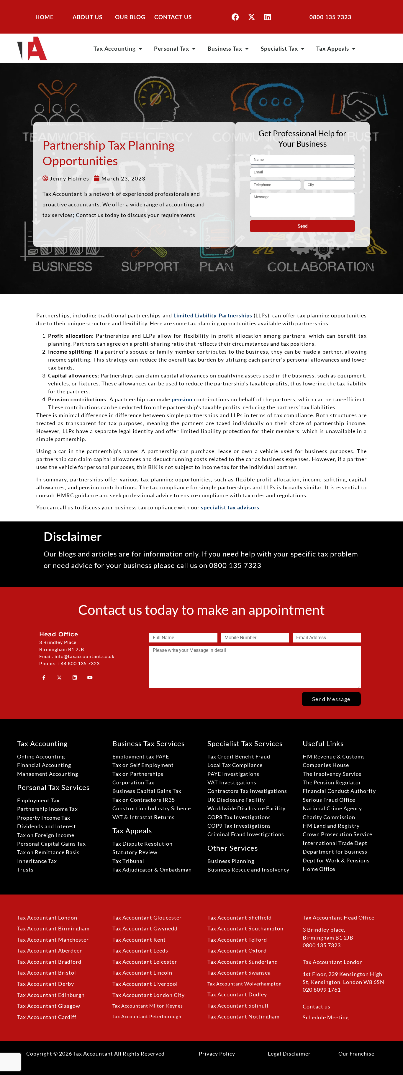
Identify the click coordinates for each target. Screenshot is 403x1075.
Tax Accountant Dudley (237, 994)
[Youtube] (90, 677)
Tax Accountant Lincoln (142, 973)
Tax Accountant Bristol (46, 973)
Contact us (316, 1006)
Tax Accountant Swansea (239, 973)
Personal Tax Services (53, 787)
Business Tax (225, 48)
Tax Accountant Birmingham (53, 928)
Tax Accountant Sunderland (242, 962)
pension (182, 399)
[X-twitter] (251, 16)
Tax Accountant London (47, 918)
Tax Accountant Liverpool (145, 984)
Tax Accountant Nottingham (243, 1016)
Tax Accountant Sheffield (239, 918)
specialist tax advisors (230, 507)
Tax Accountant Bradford (49, 962)
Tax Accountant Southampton (245, 928)
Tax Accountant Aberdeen (50, 951)
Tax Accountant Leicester (144, 962)
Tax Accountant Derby (45, 984)
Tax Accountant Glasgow (48, 1006)
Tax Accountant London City (148, 995)
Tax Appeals (332, 48)
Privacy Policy (217, 1053)
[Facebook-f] (44, 677)
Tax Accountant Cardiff (46, 1017)
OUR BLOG (130, 17)
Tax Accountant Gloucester (147, 918)
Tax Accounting (115, 48)
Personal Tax (171, 48)
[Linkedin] (267, 16)
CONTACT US (173, 17)
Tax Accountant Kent (139, 940)
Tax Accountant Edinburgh (51, 995)
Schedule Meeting (326, 1017)
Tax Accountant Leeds (140, 951)
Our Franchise (356, 1053)
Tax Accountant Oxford (237, 951)
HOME (44, 17)
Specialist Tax (279, 48)
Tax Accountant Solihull (237, 1006)
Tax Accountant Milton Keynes (147, 1005)
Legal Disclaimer (289, 1053)
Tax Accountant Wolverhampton (244, 983)
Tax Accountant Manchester (53, 940)
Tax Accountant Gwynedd (145, 928)
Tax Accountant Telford (237, 940)
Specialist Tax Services (245, 743)
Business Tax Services (148, 743)
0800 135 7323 (330, 17)
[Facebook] (235, 16)
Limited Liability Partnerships (212, 315)
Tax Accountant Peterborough (146, 1016)
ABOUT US (87, 17)
